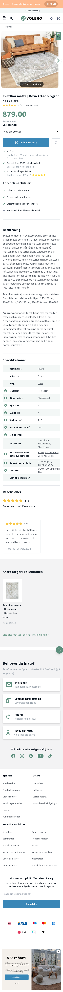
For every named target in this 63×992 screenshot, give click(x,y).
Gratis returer (9, 796)
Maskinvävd (44, 398)
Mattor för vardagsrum (14, 851)
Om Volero (38, 783)
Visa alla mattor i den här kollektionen (25, 634)
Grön (40, 383)
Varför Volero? (40, 796)
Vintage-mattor (39, 831)
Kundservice (9, 783)
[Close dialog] (58, 951)
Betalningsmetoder (12, 803)
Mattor (35, 845)
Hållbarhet (38, 789)
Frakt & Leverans (11, 789)
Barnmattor (8, 838)
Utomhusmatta (10, 865)
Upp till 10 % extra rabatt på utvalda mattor (21, 4)
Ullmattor (7, 831)
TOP (59, 650)
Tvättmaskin (44, 443)
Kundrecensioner (11, 816)
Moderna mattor (40, 838)
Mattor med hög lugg (42, 851)
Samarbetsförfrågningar (45, 803)
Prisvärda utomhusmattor (44, 865)
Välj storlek (10, 124)
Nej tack (16, 983)
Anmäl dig (31, 903)
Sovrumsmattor (10, 858)
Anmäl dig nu (16, 977)
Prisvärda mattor (11, 845)
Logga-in (7, 809)
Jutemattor (37, 858)
